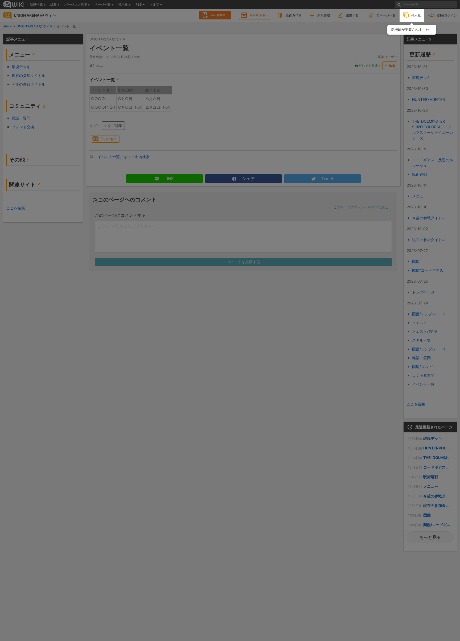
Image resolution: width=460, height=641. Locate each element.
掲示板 (416, 15)
